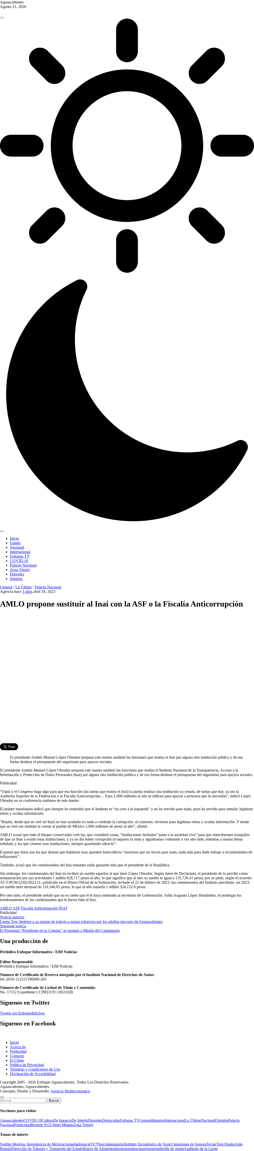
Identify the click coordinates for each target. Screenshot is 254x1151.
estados (131, 1149)
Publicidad (18, 1051)
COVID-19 (19, 561)
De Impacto (62, 1120)
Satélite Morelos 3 (14, 1144)
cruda (68, 1144)
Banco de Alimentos (99, 1149)
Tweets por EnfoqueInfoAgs (22, 1013)
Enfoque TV (20, 556)
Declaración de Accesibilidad (33, 1074)
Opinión (221, 1120)
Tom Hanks (225, 1144)
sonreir (154, 1149)
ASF (16, 908)
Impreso (16, 578)
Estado (15, 543)
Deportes (17, 574)
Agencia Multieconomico (70, 1091)
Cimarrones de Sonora (188, 1144)
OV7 (93, 1144)
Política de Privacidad (27, 1065)
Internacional (20, 552)
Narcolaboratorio (110, 1144)
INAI (63, 908)
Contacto (17, 1056)
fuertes (120, 1149)
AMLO (6, 908)
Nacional (17, 547)
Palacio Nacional (23, 565)
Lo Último (23, 587)
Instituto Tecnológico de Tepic (147, 1144)
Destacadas (111, 1120)
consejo (143, 1149)
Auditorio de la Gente (201, 1149)
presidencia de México (46, 1144)
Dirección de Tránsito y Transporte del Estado (47, 1149)
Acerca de (18, 1047)
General (6, 587)
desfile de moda (171, 1149)
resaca (84, 1144)
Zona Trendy (20, 570)
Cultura (47, 1120)
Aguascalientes (12, 1120)
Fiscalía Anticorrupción (39, 908)
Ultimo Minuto (61, 1125)
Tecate (211, 1144)
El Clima (17, 1060)
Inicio (14, 538)
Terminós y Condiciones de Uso (35, 1069)
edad (76, 1144)
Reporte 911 (40, 1125)
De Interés (80, 1120)
